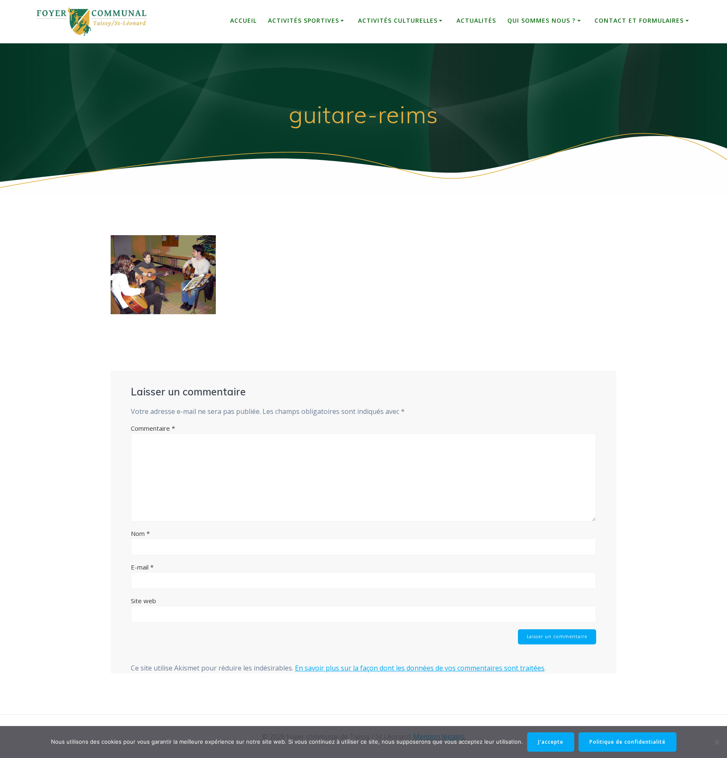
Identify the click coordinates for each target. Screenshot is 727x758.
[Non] (716, 742)
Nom (140, 533)
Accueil (243, 20)
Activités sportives (303, 20)
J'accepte (550, 741)
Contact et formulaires (639, 20)
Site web (143, 600)
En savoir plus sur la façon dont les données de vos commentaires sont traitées (419, 668)
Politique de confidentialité (627, 741)
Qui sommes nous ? (541, 20)
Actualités (476, 20)
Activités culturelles (398, 20)
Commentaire (153, 428)
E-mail (142, 567)
